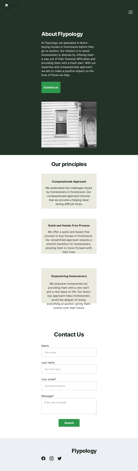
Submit (69, 423)
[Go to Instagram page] (53, 458)
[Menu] (131, 12)
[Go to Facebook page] (45, 458)
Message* (47, 396)
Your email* (48, 379)
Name (45, 345)
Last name (48, 362)
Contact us (51, 87)
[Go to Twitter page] (60, 458)
